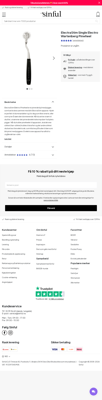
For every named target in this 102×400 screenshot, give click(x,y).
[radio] (62, 41)
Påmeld (51, 208)
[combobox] (48, 21)
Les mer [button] (7, 139)
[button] (99, 3)
